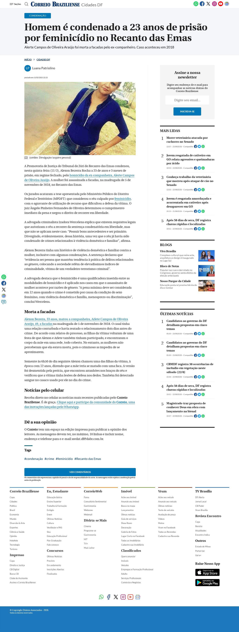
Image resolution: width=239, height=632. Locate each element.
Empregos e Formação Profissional (137, 569)
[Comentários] (3, 303)
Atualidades (200, 530)
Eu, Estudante (57, 491)
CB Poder (199, 506)
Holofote (14, 540)
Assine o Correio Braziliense (23, 582)
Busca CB (14, 574)
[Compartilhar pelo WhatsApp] (203, 147)
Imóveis (124, 561)
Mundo (13, 519)
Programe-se (90, 530)
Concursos (55, 551)
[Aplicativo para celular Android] (207, 583)
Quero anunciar (128, 556)
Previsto (51, 561)
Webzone (88, 510)
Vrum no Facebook (166, 527)
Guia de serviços (128, 519)
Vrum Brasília (201, 510)
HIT (85, 539)
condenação (34, 459)
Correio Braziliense (24, 491)
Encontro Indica (202, 535)
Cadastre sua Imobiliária (132, 544)
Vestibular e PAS (54, 527)
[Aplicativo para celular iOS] (207, 572)
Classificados (131, 551)
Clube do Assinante (19, 578)
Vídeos (161, 519)
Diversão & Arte (17, 523)
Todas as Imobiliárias (130, 540)
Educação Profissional (57, 536)
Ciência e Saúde (17, 532)
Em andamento (54, 565)
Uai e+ (198, 555)
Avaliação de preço (167, 514)
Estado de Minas (203, 546)
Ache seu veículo (166, 497)
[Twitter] (208, 5)
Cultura (50, 523)
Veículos (125, 565)
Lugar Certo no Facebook (133, 536)
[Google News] (226, 5)
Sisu (49, 532)
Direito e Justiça (17, 565)
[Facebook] (202, 5)
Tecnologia (15, 544)
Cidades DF (92, 4)
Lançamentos (127, 510)
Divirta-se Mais (95, 520)
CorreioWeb (93, 491)
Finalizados (52, 574)
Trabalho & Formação (57, 506)
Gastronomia (90, 506)
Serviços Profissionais (131, 578)
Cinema (87, 526)
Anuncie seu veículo (167, 501)
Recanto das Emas (88, 459)
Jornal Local (200, 501)
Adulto (124, 574)
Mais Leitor (89, 548)
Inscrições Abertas (55, 569)
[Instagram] (214, 5)
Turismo (13, 549)
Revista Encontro (208, 516)
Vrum (162, 491)
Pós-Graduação (54, 540)
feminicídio (122, 199)
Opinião (13, 536)
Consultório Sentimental (95, 501)
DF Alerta (199, 497)
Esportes (14, 527)
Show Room (126, 523)
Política (13, 506)
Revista (198, 526)
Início (28, 59)
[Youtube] (220, 5)
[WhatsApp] (195, 5)
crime (50, 459)
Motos (161, 523)
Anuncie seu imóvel (130, 501)
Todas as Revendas (167, 532)
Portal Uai (200, 551)
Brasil (12, 510)
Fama (86, 497)
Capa (12, 497)
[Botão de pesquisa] (25, 4)
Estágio (50, 510)
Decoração (126, 527)
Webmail (88, 514)
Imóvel (126, 491)
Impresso (17, 555)
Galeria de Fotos (128, 532)
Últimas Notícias (54, 519)
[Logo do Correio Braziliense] (55, 4)
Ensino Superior (54, 501)
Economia (14, 514)
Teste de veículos (166, 510)
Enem (49, 514)
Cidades (13, 501)
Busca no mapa (128, 506)
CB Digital (14, 569)
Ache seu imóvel (128, 497)
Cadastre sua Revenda (168, 536)
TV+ (86, 543)
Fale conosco (53, 544)
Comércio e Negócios (131, 582)
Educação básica (54, 497)
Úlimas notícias (128, 514)
